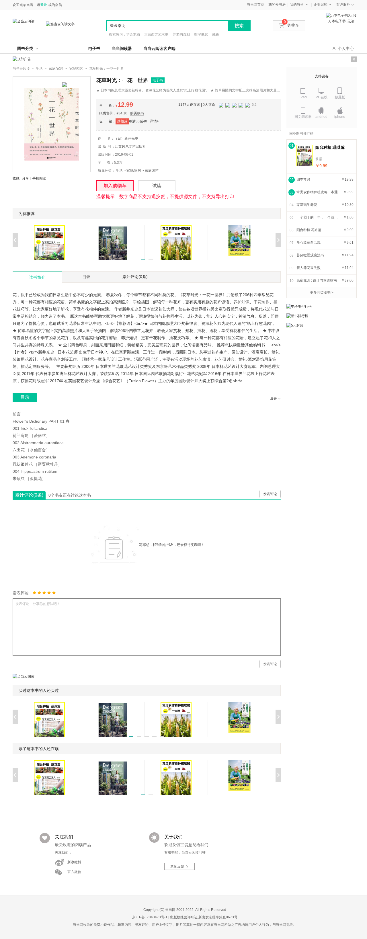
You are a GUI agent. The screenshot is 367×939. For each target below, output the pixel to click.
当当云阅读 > (23, 69)
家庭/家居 (133, 171)
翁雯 (318, 159)
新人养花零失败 (308, 268)
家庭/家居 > (58, 69)
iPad (303, 97)
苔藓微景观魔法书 (310, 255)
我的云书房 (277, 5)
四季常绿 (303, 179)
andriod (321, 117)
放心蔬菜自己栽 (308, 243)
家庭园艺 (152, 171)
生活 (119, 171)
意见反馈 (177, 866)
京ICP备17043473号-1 (149, 917)
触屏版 (340, 97)
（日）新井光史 (126, 138)
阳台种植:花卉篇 (308, 230)
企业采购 (320, 5)
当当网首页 (255, 5)
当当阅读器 (122, 48)
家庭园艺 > (78, 69)
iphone (339, 117)
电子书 (94, 48)
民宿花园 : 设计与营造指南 (316, 280)
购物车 (291, 25)
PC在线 (321, 97)
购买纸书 (137, 113)
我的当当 (297, 5)
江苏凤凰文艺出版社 (130, 147)
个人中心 (346, 48)
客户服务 (343, 5)
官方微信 (74, 872)
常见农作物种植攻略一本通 (317, 192)
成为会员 (55, 5)
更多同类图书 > (321, 292)
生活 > (41, 69)
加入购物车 (115, 185)
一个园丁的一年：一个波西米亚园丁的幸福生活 (317, 217)
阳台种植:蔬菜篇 (330, 147)
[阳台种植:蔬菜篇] (304, 155)
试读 (156, 185)
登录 (43, 5)
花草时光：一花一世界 (106, 69)
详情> (154, 121)
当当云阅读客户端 (159, 48)
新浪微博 (74, 862)
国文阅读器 (303, 117)
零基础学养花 (306, 205)
